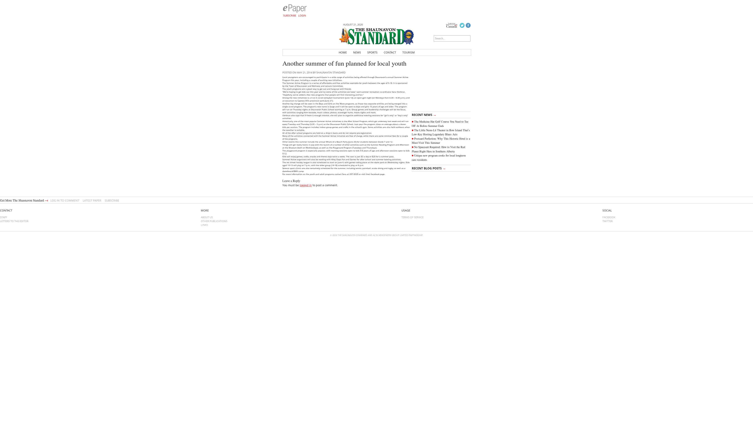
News (357, 52)
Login (302, 15)
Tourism (408, 52)
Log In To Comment (64, 200)
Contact (390, 52)
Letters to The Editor (14, 221)
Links (204, 225)
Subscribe (289, 15)
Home (343, 52)
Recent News (424, 114)
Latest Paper (92, 200)
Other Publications (214, 221)
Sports (372, 52)
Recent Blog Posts (429, 168)
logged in (306, 185)
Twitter (607, 221)
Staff (3, 217)
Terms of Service (412, 217)
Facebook (608, 217)
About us (207, 217)
